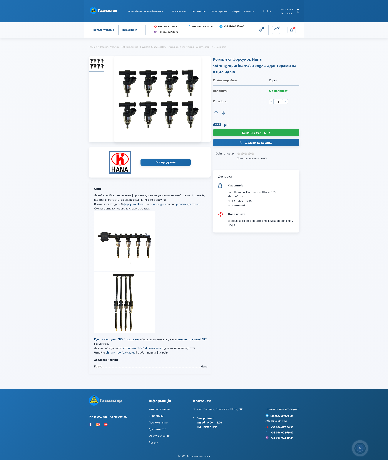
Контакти (249, 11)
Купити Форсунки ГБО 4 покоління (116, 339)
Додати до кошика (258, 142)
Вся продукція (166, 162)
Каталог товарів (103, 30)
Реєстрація (286, 13)
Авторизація (287, 9)
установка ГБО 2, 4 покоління (142, 348)
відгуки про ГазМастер (120, 352)
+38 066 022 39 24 (168, 32)
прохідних (159, 204)
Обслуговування (219, 11)
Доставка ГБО (199, 11)
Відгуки (236, 11)
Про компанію (179, 11)
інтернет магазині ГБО (192, 339)
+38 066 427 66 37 (168, 26)
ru (264, 11)
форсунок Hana (133, 204)
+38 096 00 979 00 (202, 26)
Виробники (129, 30)
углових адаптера (187, 204)
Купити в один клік (256, 132)
